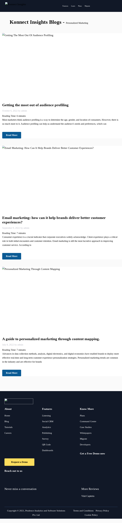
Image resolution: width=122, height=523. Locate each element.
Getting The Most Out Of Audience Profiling (35, 105)
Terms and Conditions (83, 510)
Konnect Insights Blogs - (38, 22)
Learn (73, 6)
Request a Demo (19, 462)
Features (65, 6)
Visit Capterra (87, 496)
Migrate (87, 6)
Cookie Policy (91, 515)
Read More (11, 135)
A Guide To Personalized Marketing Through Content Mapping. (51, 339)
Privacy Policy (102, 510)
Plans (80, 6)
